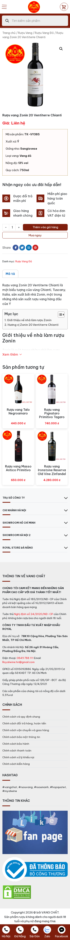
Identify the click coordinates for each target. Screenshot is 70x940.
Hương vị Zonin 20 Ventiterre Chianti (33, 325)
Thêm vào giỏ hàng (45, 227)
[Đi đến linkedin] (29, 247)
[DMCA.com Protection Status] (17, 892)
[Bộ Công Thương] (35, 869)
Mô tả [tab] (10, 274)
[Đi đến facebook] (15, 247)
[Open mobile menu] (4, 6)
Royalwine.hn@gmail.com (18, 662)
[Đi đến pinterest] (35, 247)
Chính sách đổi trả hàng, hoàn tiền (24, 723)
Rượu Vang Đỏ (44, 33)
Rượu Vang (25, 33)
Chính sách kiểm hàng (16, 764)
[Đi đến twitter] (22, 247)
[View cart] (64, 7)
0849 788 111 (25, 658)
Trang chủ (9, 33)
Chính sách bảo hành (15, 743)
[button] (61, 48)
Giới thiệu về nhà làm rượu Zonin (29, 320)
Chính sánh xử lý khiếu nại (18, 757)
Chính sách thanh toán (16, 750)
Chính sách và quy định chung (21, 716)
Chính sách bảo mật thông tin (21, 737)
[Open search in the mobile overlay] (35, 20)
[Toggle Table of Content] (59, 314)
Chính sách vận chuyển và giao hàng (25, 730)
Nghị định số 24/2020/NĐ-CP (33, 614)
